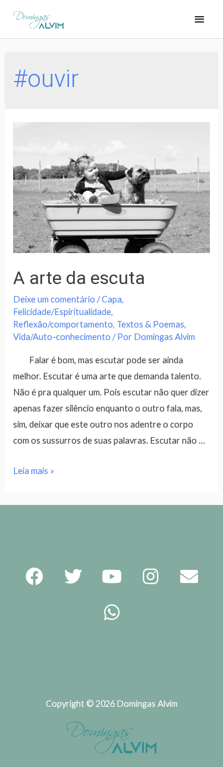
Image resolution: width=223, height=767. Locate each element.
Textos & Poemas (150, 324)
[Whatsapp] (112, 612)
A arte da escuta (79, 277)
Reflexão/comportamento (63, 324)
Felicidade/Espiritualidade (62, 312)
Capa (112, 299)
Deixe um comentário (54, 299)
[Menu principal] (199, 20)
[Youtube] (112, 576)
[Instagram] (150, 576)
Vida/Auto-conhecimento (62, 337)
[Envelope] (189, 576)
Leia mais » (33, 471)
